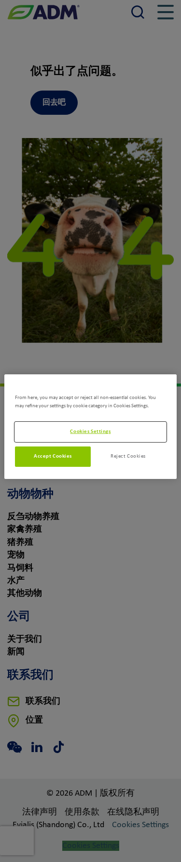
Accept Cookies (53, 456)
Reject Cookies (128, 456)
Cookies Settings (90, 431)
